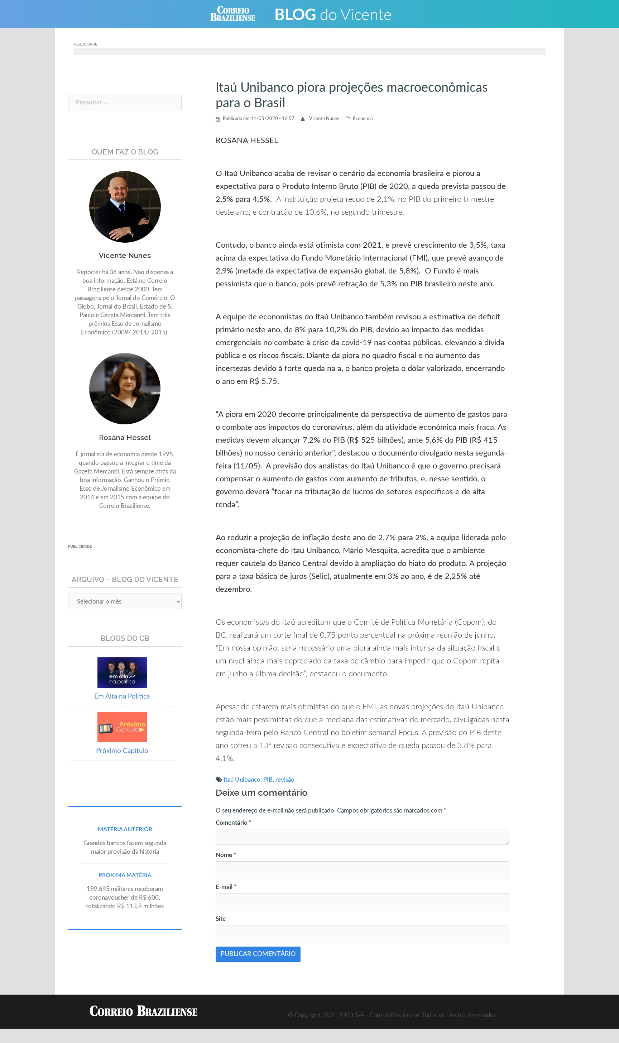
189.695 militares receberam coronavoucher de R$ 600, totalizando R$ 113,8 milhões (125, 897)
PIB (268, 780)
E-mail (226, 887)
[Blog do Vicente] (338, 13)
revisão (284, 780)
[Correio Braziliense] (238, 13)
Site (221, 919)
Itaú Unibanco (242, 780)
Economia (363, 118)
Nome (226, 855)
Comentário (233, 823)
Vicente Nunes (324, 118)
